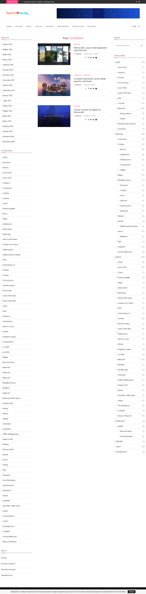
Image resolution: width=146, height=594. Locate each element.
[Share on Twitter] (91, 58)
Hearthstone (131, 334)
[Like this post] (86, 58)
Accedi (3, 558)
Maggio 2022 (7, 49)
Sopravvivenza (132, 206)
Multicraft (132, 237)
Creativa (132, 190)
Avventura (132, 185)
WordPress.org (6, 575)
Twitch (38, 26)
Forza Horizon (131, 83)
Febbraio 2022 (8, 65)
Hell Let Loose (131, 339)
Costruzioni (77, 75)
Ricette (131, 221)
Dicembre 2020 (8, 137)
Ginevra (78, 54)
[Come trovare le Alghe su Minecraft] (54, 116)
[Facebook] (136, 2)
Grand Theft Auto (131, 93)
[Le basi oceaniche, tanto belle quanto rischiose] (54, 85)
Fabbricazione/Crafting (132, 226)
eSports (50, 26)
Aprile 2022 (7, 55)
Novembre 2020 (9, 142)
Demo (132, 196)
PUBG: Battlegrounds (131, 380)
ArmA (131, 262)
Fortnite (131, 78)
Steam (131, 400)
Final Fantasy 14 (131, 313)
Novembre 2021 (9, 80)
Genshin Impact (131, 324)
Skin (131, 242)
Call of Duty (131, 67)
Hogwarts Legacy (131, 349)
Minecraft (77, 44)
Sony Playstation (132, 436)
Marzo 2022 (7, 60)
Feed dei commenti (8, 569)
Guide (28, 26)
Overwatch (131, 129)
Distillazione (132, 155)
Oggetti (132, 170)
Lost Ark (131, 103)
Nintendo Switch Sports (131, 124)
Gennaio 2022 (8, 70)
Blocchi (132, 149)
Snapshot (131, 247)
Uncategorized (130, 452)
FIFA (131, 308)
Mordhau (131, 365)
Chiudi (131, 592)
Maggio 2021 (7, 111)
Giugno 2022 (7, 44)
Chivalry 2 (131, 73)
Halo (131, 98)
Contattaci (78, 26)
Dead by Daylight (131, 278)
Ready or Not (131, 385)
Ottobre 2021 (8, 85)
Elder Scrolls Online (131, 298)
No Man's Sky (131, 370)
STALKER (130, 441)
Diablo (131, 283)
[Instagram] (139, 2)
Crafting (131, 144)
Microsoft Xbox (132, 431)
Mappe (131, 175)
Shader (132, 119)
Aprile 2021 (7, 116)
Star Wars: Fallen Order (131, 395)
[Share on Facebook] (88, 58)
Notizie (18, 26)
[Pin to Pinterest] (93, 58)
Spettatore (132, 211)
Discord (91, 26)
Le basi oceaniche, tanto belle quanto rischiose (90, 80)
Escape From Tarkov (131, 303)
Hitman (131, 344)
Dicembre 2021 (8, 75)
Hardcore (132, 201)
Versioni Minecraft (131, 252)
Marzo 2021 (7, 121)
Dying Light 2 (131, 288)
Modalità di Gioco (131, 180)
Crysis (131, 272)
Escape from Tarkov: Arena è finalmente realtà (46, 2)
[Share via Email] (96, 58)
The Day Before (131, 406)
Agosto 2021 (8, 96)
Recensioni (63, 26)
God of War (131, 88)
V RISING (131, 411)
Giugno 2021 (7, 106)
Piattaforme (130, 421)
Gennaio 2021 (8, 131)
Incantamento (132, 165)
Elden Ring (131, 293)
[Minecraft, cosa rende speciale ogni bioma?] (54, 54)
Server (131, 231)
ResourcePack (132, 114)
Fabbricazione (132, 160)
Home (9, 26)
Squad (131, 390)
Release (131, 216)
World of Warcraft (131, 416)
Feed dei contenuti (8, 564)
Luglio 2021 (7, 101)
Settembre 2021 (9, 90)
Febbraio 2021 (8, 126)
